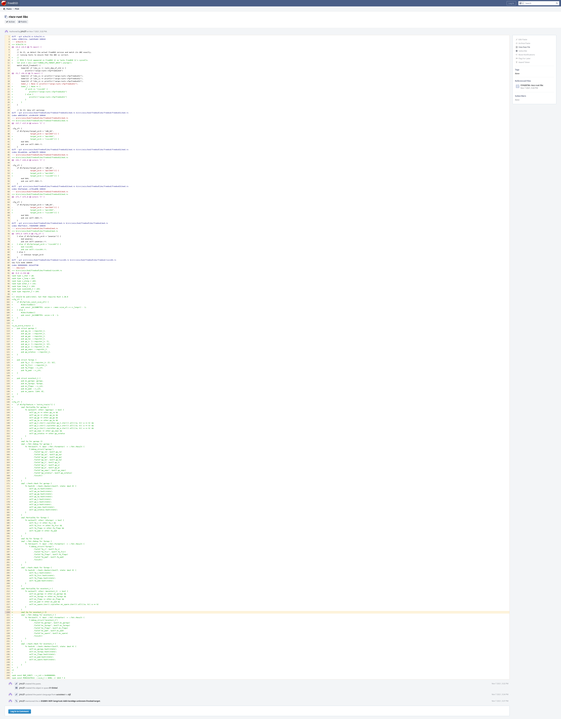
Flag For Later (524, 58)
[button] (511, 3)
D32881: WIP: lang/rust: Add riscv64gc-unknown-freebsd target (70, 701)
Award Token (524, 62)
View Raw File (524, 47)
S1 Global (53, 688)
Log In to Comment (20, 711)
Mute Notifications (526, 54)
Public (24, 21)
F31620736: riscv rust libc (532, 85)
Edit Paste (522, 39)
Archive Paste (524, 43)
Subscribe (522, 51)
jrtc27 (23, 31)
